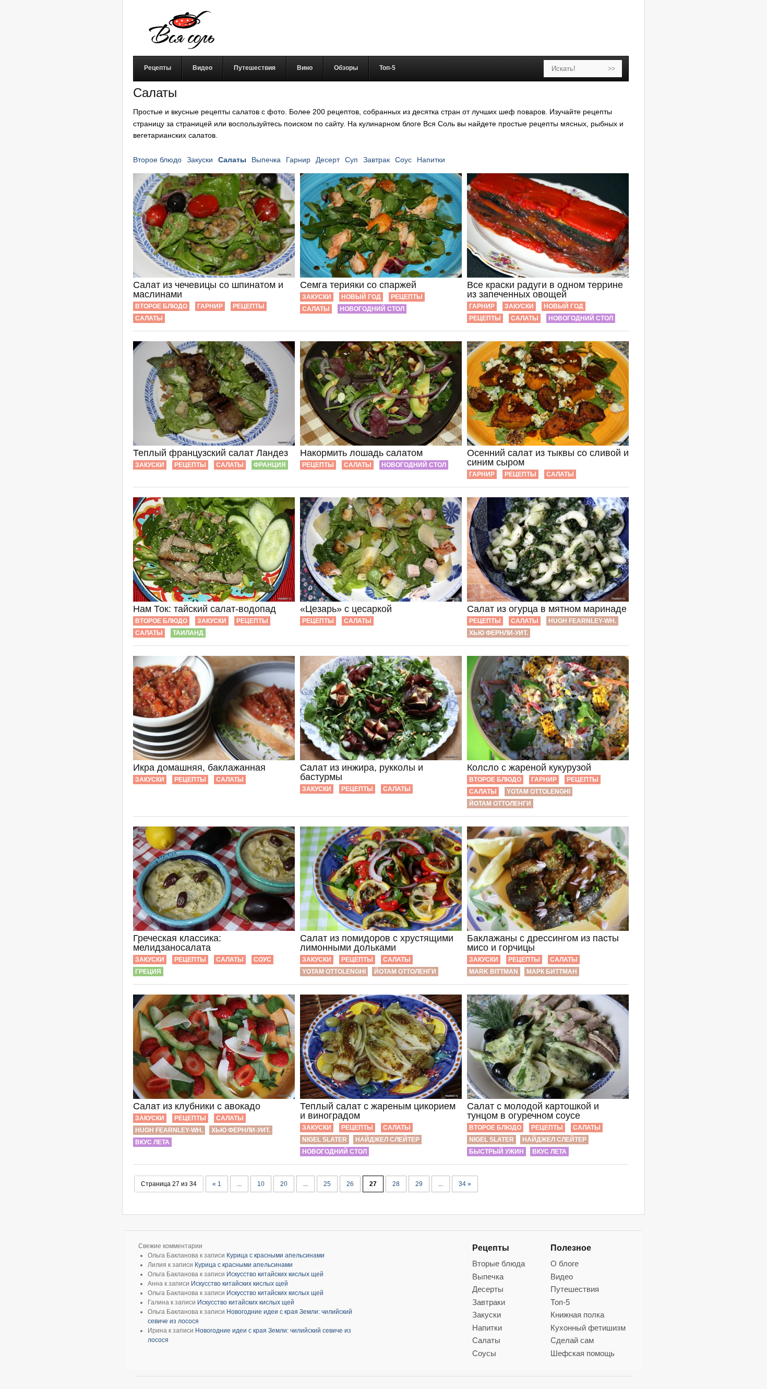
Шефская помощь (582, 1353)
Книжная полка (577, 1314)
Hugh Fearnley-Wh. (582, 621)
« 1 (216, 1184)
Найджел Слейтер (387, 1139)
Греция (148, 971)
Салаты (232, 159)
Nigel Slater (324, 1139)
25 (327, 1184)
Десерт (328, 159)
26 (350, 1184)
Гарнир (298, 159)
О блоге (564, 1263)
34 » (465, 1184)
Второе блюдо (157, 159)
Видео (561, 1276)
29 (419, 1184)
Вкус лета (152, 1142)
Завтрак (376, 159)
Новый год (361, 297)
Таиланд (188, 633)
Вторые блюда (498, 1263)
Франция (270, 465)
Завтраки (488, 1302)
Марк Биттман (551, 971)
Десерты (488, 1289)
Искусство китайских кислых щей (274, 1274)
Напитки (431, 159)
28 (396, 1184)
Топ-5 (560, 1302)
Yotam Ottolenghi (538, 791)
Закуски (200, 159)
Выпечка (266, 159)
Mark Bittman (493, 971)
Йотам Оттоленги (500, 803)
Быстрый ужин (496, 1151)
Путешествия (574, 1289)
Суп (351, 159)
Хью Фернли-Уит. (498, 633)
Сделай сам (572, 1340)
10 (261, 1184)
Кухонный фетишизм (588, 1327)
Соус (403, 159)
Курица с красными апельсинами (275, 1255)
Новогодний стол (372, 309)
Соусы (484, 1353)
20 (283, 1184)
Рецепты (249, 306)
